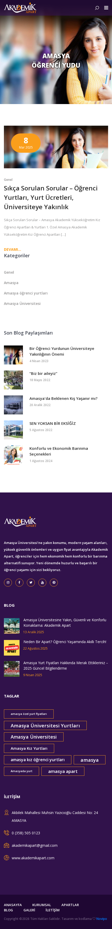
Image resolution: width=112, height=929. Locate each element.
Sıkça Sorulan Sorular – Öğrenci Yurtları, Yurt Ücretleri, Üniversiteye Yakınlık (51, 197)
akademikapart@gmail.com (35, 845)
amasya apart (63, 771)
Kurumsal (41, 904)
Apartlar (70, 904)
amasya (89, 760)
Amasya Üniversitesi (22, 303)
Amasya (11, 282)
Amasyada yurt (21, 771)
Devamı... (12, 249)
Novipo (101, 919)
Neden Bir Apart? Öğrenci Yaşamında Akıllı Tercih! (64, 641)
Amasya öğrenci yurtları (26, 293)
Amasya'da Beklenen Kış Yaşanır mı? (63, 398)
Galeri (29, 910)
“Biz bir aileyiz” (43, 373)
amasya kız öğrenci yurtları (38, 760)
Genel (8, 179)
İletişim (53, 910)
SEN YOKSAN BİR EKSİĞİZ (52, 423)
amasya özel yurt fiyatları (29, 714)
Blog (8, 910)
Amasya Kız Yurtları (29, 748)
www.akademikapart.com (33, 857)
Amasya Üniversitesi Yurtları (45, 725)
